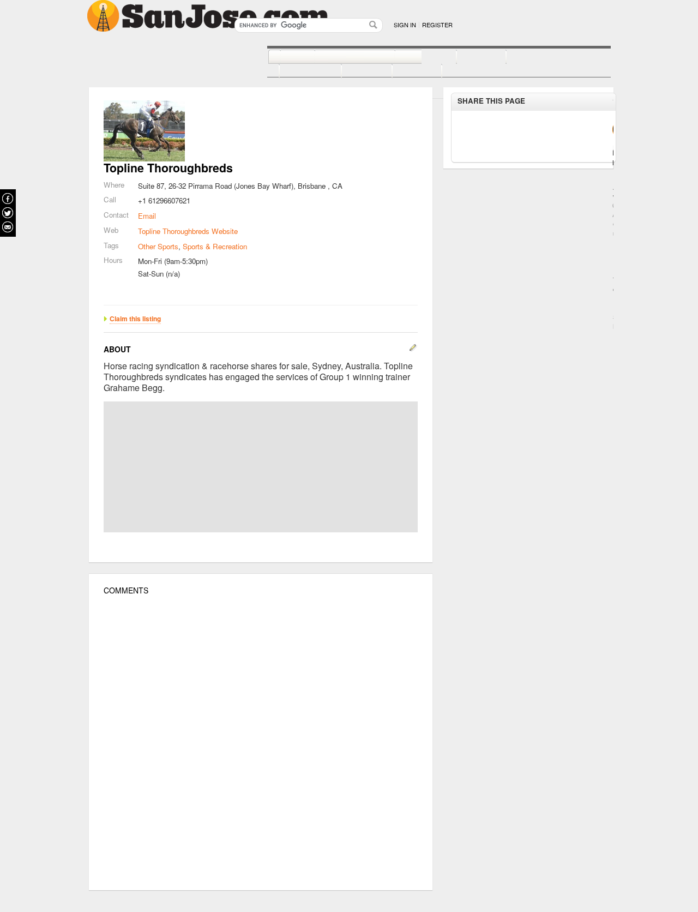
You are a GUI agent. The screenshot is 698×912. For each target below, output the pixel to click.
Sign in (405, 24)
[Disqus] (261, 743)
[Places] (405, 71)
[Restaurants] (343, 57)
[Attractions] (532, 57)
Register (437, 24)
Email (147, 216)
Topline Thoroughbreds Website (188, 231)
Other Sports (158, 246)
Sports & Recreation (215, 246)
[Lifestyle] (298, 71)
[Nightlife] (413, 57)
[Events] (354, 71)
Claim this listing (135, 318)
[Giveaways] (459, 71)
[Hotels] (469, 57)
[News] (285, 57)
